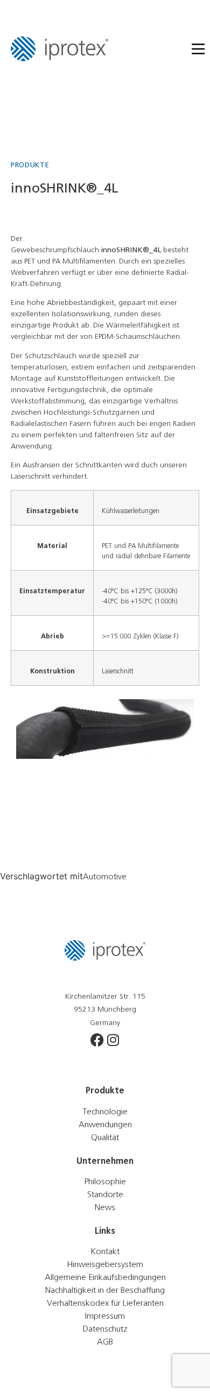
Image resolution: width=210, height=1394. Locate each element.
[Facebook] (97, 1040)
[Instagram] (113, 1040)
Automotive (105, 876)
